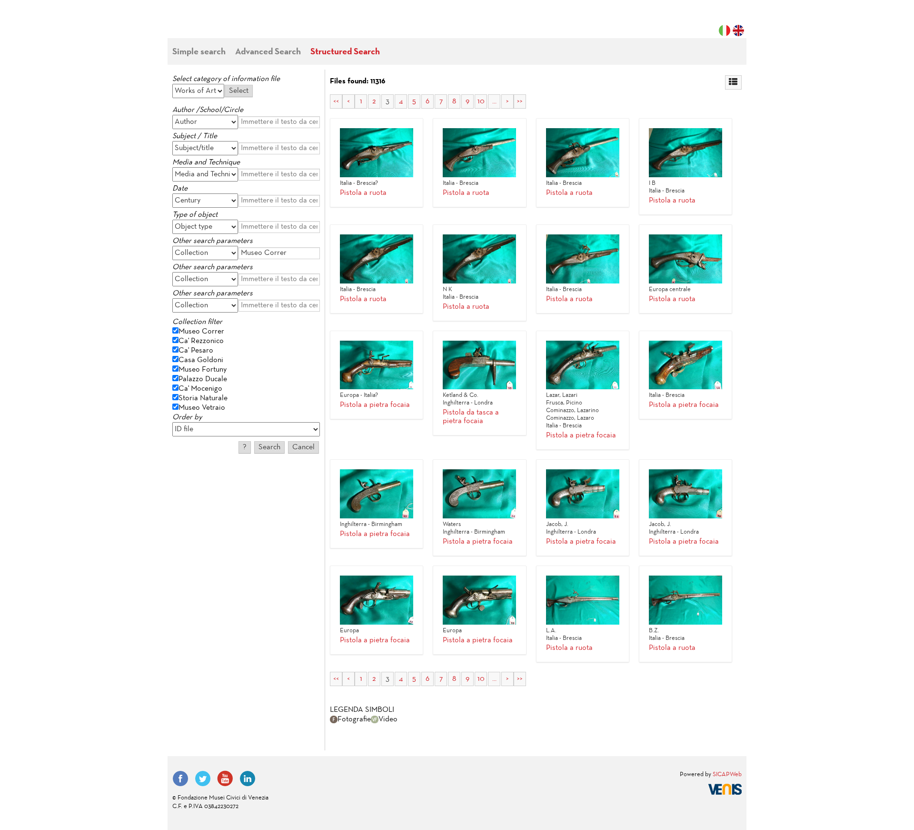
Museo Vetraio (202, 408)
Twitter (203, 778)
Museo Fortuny (203, 369)
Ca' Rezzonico (201, 341)
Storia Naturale (203, 398)
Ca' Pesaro (196, 350)
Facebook (180, 778)
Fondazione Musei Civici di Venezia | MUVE (211, 24)
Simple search (199, 52)
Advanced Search (268, 52)
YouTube (225, 778)
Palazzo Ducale (203, 379)
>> (520, 101)
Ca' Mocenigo (200, 388)
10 (481, 101)
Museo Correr (201, 331)
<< (336, 101)
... (494, 101)
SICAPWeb (727, 775)
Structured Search (345, 52)
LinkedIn (247, 778)
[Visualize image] (376, 152)
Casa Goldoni (201, 360)
